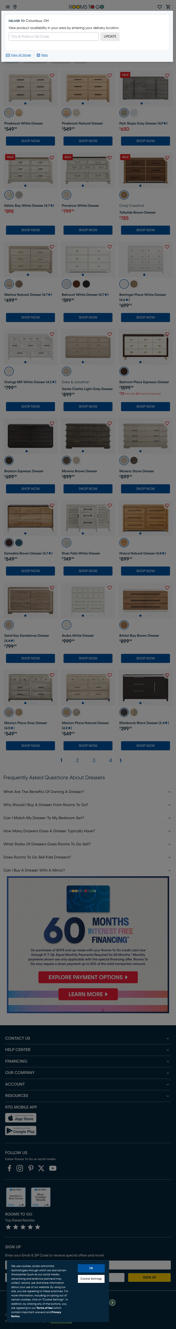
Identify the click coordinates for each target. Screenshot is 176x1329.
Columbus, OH (37, 21)
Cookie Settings (91, 1278)
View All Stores (21, 55)
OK (91, 1268)
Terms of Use (44, 1308)
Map (44, 55)
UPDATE (110, 36)
